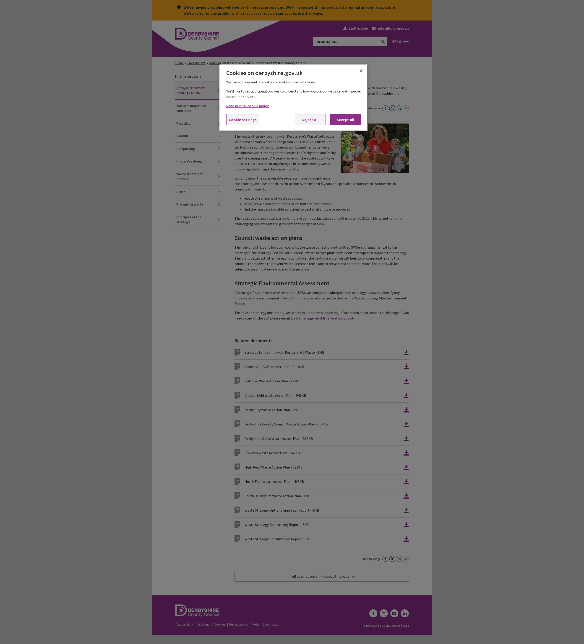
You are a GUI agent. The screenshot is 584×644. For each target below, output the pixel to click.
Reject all (310, 119)
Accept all (345, 119)
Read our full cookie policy (247, 105)
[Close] (361, 71)
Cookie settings (243, 119)
